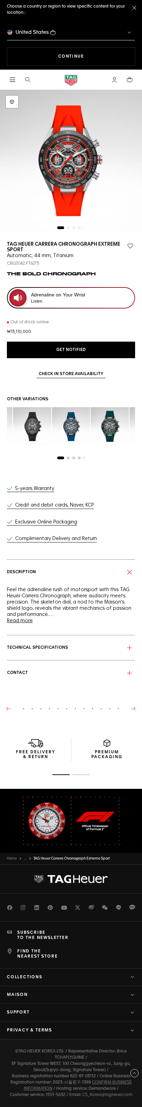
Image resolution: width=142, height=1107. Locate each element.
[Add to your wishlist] (130, 246)
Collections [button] (24, 977)
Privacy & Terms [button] (29, 1030)
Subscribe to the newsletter (43, 935)
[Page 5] (84, 227)
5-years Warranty (34, 488)
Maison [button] (17, 995)
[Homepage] (71, 80)
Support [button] (18, 1012)
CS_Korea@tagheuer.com (107, 1095)
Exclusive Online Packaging (46, 522)
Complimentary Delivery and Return (56, 538)
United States (32, 32)
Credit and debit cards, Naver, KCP (54, 505)
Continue (96, 56)
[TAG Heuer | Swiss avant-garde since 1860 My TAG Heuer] (71, 879)
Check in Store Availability (71, 374)
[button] (114, 79)
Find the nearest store (37, 953)
